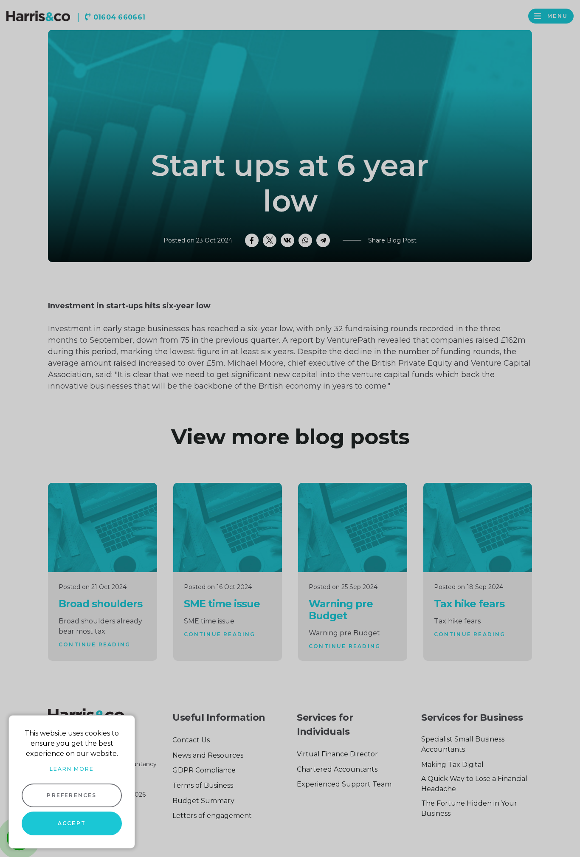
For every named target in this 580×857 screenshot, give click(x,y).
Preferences (71, 795)
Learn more (72, 769)
